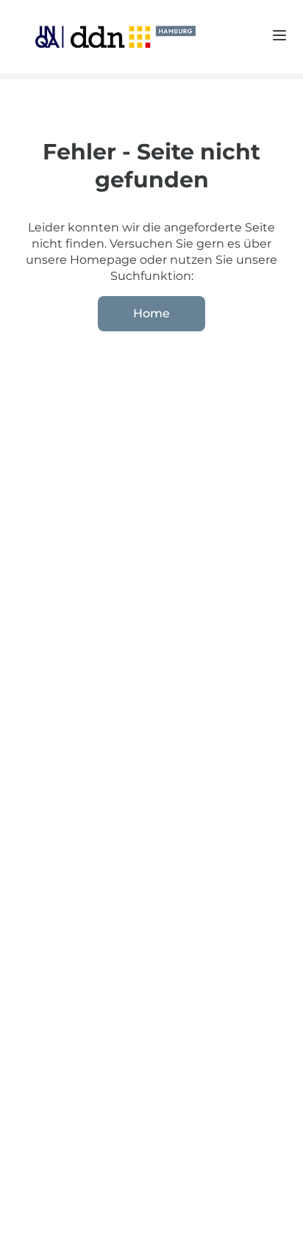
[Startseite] (104, 36)
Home (151, 313)
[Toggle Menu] (279, 35)
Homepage (105, 260)
